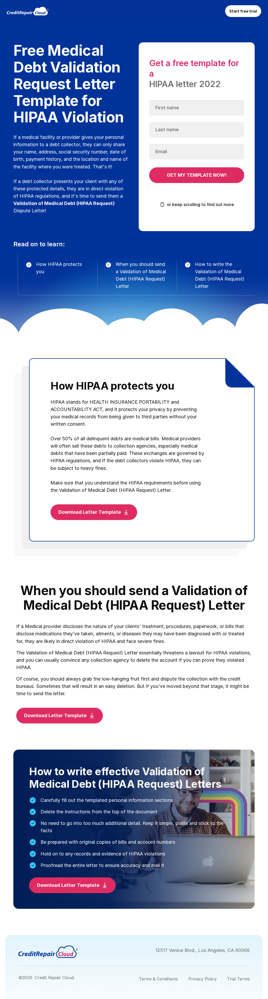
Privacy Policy (202, 978)
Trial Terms (238, 978)
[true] (28, 11)
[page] (48, 951)
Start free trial (243, 11)
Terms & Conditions (158, 978)
